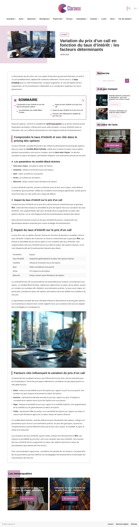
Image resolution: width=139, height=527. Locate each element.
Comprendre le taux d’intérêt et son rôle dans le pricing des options (30, 106)
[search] (129, 8)
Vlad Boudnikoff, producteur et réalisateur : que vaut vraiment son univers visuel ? (119, 98)
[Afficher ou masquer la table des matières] (60, 100)
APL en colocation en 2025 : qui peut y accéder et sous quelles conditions (113, 138)
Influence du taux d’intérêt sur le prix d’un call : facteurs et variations (70, 490)
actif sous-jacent (54, 124)
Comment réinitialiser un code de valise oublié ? (118, 111)
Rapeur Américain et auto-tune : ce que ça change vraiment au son (28, 490)
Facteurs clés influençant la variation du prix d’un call (66, 115)
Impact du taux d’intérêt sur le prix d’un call (68, 106)
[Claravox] (69, 8)
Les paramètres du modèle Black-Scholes (31, 111)
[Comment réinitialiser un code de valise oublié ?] (102, 114)
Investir (64, 34)
